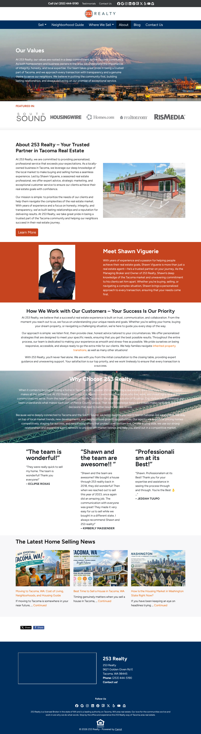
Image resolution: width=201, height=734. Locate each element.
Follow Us (100, 698)
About (123, 25)
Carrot (118, 729)
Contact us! (110, 682)
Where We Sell (100, 25)
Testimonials (89, 3)
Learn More (27, 232)
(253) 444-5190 (122, 678)
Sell (41, 25)
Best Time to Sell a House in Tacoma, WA (98, 591)
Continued (40, 605)
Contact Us (105, 3)
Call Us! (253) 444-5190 (63, 3)
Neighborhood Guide (68, 25)
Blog (137, 25)
